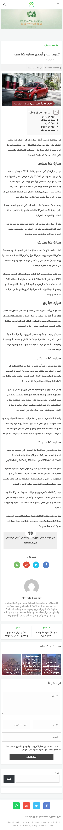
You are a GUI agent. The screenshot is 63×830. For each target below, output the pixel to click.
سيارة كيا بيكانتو (48, 120)
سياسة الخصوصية (32, 822)
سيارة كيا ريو (50, 123)
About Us (17, 825)
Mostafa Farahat (52, 68)
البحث (57, 773)
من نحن (46, 822)
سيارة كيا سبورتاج (48, 126)
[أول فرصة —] (31, 5)
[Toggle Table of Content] (54, 112)
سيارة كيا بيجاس (49, 116)
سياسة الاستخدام (14, 822)
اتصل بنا (56, 822)
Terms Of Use (47, 825)
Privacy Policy (31, 825)
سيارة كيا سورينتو (48, 130)
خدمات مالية (49, 45)
